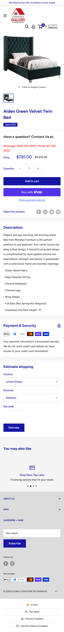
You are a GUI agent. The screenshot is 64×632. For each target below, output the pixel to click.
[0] (40, 26)
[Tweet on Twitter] (51, 211)
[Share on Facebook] (38, 211)
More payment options (32, 200)
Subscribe (15, 543)
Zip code (8, 406)
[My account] (33, 26)
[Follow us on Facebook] (5, 563)
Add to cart (32, 181)
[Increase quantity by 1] (38, 168)
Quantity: (8, 168)
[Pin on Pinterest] (45, 211)
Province (8, 390)
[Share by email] (58, 211)
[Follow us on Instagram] (12, 563)
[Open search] (27, 26)
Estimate (14, 427)
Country (8, 374)
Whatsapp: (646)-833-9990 (19, 145)
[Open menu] (5, 15)
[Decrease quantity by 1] (20, 168)
